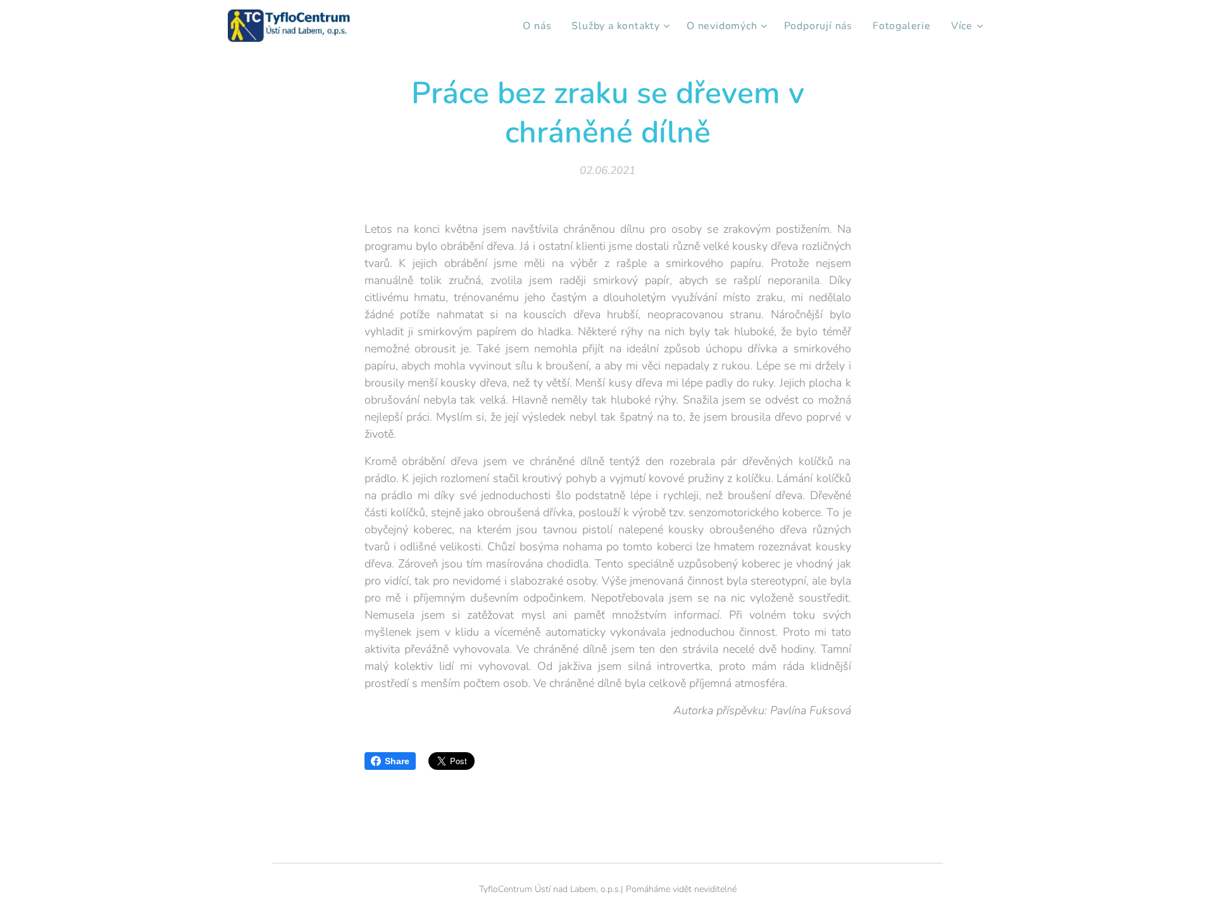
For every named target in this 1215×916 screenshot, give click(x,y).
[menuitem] (540, 26)
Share (397, 761)
